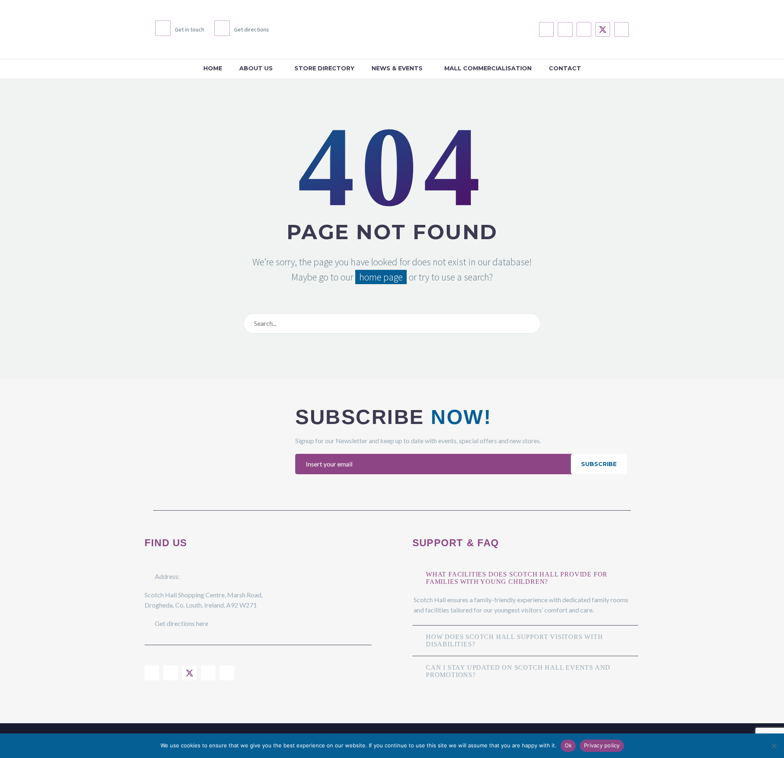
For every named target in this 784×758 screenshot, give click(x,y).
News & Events (397, 68)
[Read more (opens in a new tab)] (179, 29)
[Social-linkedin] (584, 29)
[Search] (532, 323)
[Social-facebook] (546, 29)
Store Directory (324, 68)
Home (212, 68)
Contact (565, 68)
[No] (774, 746)
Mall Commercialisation (488, 68)
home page (381, 277)
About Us (256, 68)
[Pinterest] (227, 673)
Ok (568, 745)
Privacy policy (602, 745)
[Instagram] (565, 29)
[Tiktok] (621, 29)
